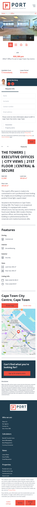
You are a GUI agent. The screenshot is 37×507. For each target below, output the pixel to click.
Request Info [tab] (10, 89)
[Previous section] (2, 147)
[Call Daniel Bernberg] (8, 83)
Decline (20, 503)
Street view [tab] (27, 305)
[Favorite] (31, 13)
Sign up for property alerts (17, 373)
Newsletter (8, 125)
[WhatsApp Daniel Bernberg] (12, 83)
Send (31, 142)
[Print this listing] (21, 44)
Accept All (30, 503)
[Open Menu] (33, 5)
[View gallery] (10, 44)
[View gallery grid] (16, 44)
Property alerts (10, 128)
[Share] (35, 13)
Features (24, 147)
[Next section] (7, 147)
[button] (2, 27)
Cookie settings (8, 503)
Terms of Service (5, 137)
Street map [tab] (10, 305)
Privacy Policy (28, 132)
